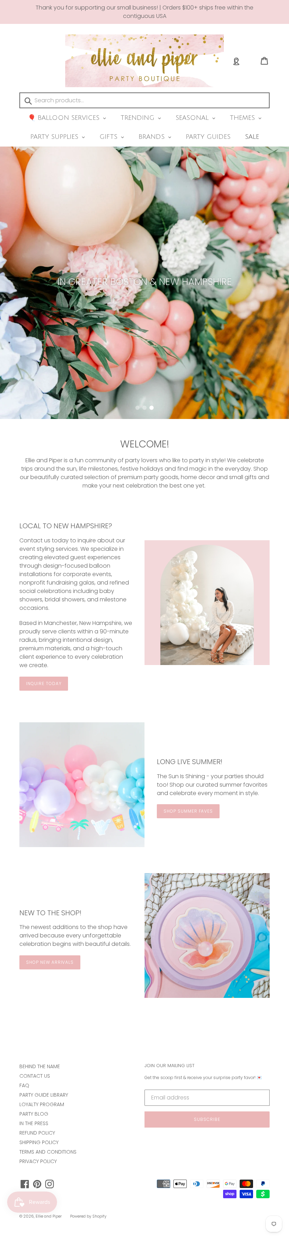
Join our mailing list (169, 1066)
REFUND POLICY (37, 1132)
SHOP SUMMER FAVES (188, 811)
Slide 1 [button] (137, 408)
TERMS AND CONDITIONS (47, 1151)
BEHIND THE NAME (39, 1066)
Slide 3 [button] (151, 408)
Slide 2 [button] (144, 408)
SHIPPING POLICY (39, 1142)
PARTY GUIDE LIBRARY (43, 1094)
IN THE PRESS (33, 1123)
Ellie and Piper (49, 1216)
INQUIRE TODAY (43, 683)
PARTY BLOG (33, 1113)
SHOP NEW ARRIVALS (50, 962)
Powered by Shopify (88, 1216)
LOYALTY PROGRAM (41, 1104)
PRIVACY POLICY (38, 1161)
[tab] (137, 408)
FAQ (24, 1085)
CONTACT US (34, 1075)
